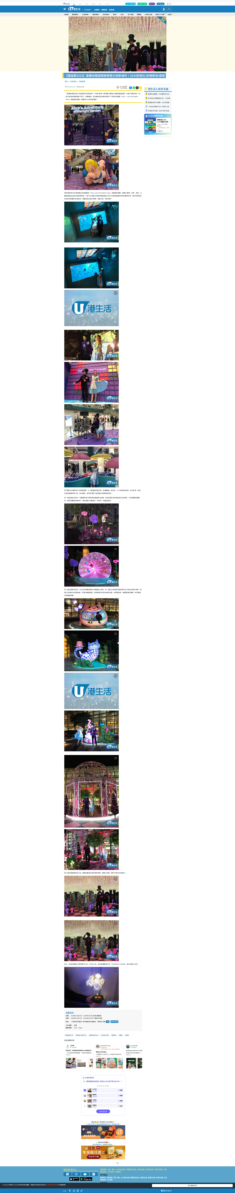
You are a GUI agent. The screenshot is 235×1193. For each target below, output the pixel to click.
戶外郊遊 (110, 1171)
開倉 (113, 1169)
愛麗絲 (114, 1035)
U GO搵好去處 (131, 4)
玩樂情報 (73, 81)
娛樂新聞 (104, 10)
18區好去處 (148, 14)
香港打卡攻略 (160, 14)
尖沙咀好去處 (120, 1169)
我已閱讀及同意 (192, 1185)
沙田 (107, 1022)
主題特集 (170, 14)
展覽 (127, 1035)
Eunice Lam (71, 87)
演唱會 (66, 14)
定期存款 (111, 10)
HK (74, 4)
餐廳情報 (103, 1171)
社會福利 (118, 1171)
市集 (109, 1169)
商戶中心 (152, 4)
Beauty (93, 4)
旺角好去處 (158, 1169)
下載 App (161, 4)
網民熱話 (103, 1177)
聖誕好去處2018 (81, 1035)
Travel (80, 4)
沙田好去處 (105, 1035)
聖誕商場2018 (94, 1035)
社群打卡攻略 (143, 4)
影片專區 (131, 14)
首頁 (66, 81)
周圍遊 (139, 14)
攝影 (121, 1035)
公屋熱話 (97, 10)
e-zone (107, 4)
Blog (100, 4)
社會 (165, 1169)
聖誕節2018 (69, 1035)
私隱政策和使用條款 (52, 1185)
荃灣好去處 (149, 1169)
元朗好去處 (141, 1169)
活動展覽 (82, 81)
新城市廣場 (114, 1022)
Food (86, 4)
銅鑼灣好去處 (131, 1169)
